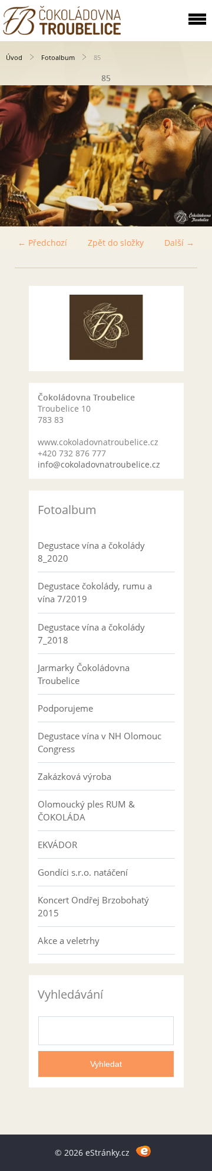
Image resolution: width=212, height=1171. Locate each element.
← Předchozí (42, 242)
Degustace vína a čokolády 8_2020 (91, 551)
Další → (179, 242)
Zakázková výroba (74, 776)
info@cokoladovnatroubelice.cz (99, 464)
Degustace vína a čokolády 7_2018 (91, 633)
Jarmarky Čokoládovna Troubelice (84, 674)
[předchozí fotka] (19, 155)
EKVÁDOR (57, 844)
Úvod (14, 57)
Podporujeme (65, 708)
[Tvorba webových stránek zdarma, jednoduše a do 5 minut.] (143, 1151)
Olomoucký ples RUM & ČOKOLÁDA (86, 810)
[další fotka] (193, 155)
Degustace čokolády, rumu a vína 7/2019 (95, 592)
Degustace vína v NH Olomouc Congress (99, 742)
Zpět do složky (116, 242)
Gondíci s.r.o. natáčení (83, 872)
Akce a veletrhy (69, 940)
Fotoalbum (58, 57)
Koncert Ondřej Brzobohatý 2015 (93, 906)
